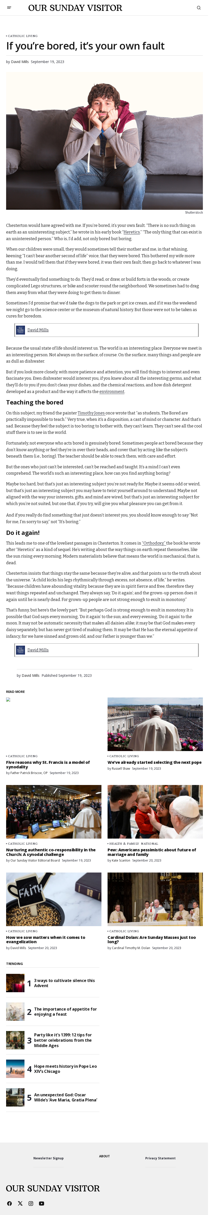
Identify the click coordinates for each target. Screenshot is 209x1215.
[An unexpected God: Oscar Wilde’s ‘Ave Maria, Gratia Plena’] (15, 1097)
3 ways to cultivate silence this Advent (64, 983)
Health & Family (124, 843)
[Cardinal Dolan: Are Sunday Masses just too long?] (155, 899)
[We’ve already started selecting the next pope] (155, 724)
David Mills (38, 330)
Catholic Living (22, 36)
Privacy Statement (160, 1158)
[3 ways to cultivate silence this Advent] (15, 983)
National (149, 843)
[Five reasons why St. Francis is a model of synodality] (53, 724)
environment (111, 391)
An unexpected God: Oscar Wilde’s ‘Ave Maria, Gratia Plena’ (65, 1097)
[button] (9, 8)
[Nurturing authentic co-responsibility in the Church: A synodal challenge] (53, 812)
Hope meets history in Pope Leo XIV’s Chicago (65, 1068)
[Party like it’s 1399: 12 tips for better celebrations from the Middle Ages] (15, 1040)
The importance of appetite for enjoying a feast (65, 1011)
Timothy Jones (92, 413)
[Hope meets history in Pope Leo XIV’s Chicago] (15, 1069)
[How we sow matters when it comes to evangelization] (53, 899)
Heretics (132, 232)
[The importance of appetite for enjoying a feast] (15, 1011)
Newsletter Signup (48, 1158)
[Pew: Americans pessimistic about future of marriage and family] (155, 812)
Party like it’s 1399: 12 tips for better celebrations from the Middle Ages (63, 1040)
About (104, 1156)
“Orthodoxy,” (154, 543)
